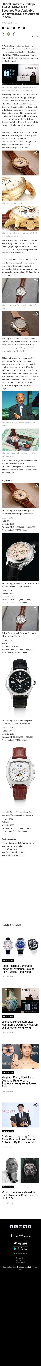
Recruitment (20, 1260)
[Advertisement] (20, 886)
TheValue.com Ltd (24, 1267)
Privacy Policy (21, 1262)
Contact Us (20, 1258)
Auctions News (8, 960)
